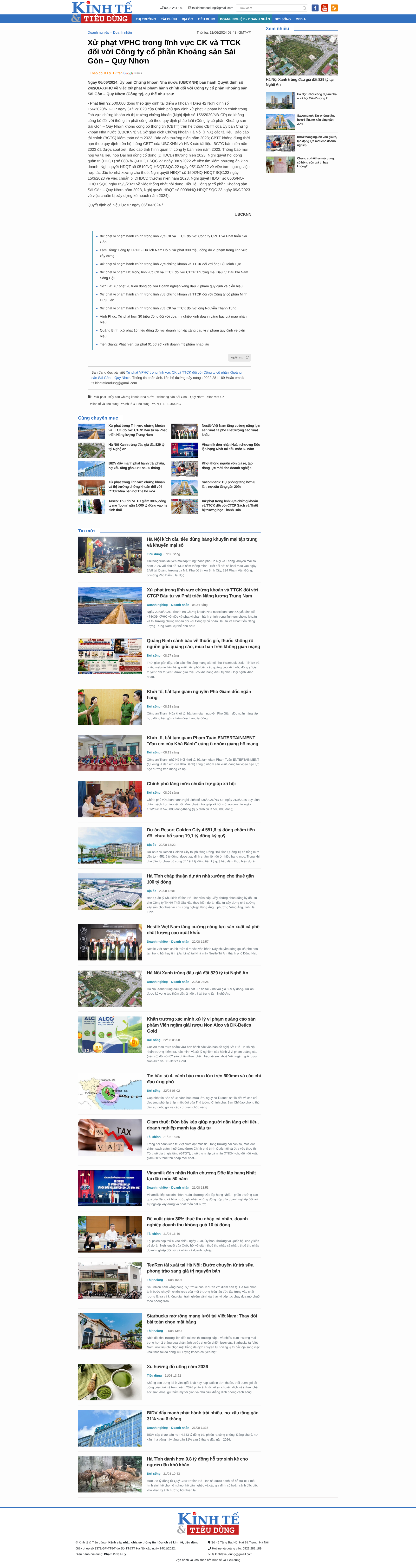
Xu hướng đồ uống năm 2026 (177, 1366)
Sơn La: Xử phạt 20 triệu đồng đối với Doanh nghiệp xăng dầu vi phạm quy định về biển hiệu (171, 286)
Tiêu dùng (206, 19)
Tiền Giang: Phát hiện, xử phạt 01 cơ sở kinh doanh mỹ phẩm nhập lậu (154, 344)
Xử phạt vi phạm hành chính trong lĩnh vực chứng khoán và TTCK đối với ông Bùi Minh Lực (170, 264)
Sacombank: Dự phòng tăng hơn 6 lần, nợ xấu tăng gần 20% (316, 119)
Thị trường (146, 19)
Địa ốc (187, 19)
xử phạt (101, 397)
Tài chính (169, 19)
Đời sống (283, 19)
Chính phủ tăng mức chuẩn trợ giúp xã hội (191, 783)
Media (301, 19)
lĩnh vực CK (216, 397)
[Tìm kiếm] (304, 8)
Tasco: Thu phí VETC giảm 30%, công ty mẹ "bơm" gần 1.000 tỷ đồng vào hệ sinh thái (138, 505)
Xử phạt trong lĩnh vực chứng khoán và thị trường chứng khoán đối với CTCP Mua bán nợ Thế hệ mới (137, 486)
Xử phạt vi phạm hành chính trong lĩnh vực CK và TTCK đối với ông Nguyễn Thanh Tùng (168, 308)
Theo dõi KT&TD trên (106, 73)
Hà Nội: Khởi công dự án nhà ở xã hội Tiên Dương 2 (317, 96)
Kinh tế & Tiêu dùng (136, 404)
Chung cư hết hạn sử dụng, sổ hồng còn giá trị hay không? (315, 162)
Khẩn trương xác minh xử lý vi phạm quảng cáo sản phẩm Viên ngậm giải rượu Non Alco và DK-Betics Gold (201, 1025)
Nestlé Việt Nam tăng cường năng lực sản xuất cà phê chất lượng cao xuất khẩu (231, 430)
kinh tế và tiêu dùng (105, 404)
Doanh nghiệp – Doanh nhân (245, 19)
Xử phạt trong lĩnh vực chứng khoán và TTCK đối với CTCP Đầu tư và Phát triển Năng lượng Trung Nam (138, 430)
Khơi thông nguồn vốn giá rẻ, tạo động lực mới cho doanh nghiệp (317, 141)
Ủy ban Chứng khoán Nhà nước (132, 397)
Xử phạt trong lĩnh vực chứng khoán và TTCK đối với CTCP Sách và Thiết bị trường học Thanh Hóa (230, 505)
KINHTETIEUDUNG (167, 404)
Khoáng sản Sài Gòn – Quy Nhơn (181, 397)
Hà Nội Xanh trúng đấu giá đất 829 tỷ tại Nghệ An (197, 973)
